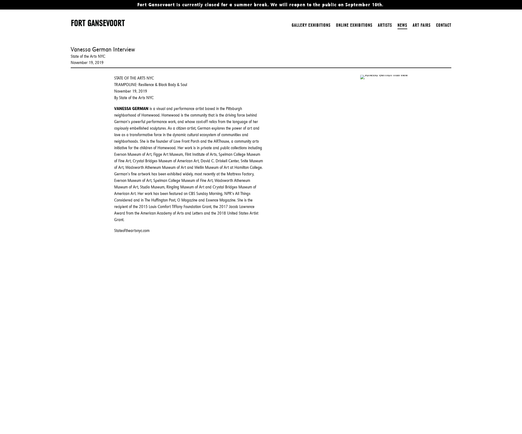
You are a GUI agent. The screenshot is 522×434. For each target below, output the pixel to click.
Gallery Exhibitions (311, 25)
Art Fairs (422, 25)
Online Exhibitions (354, 25)
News (402, 25)
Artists (385, 25)
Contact (443, 25)
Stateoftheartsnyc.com (132, 230)
